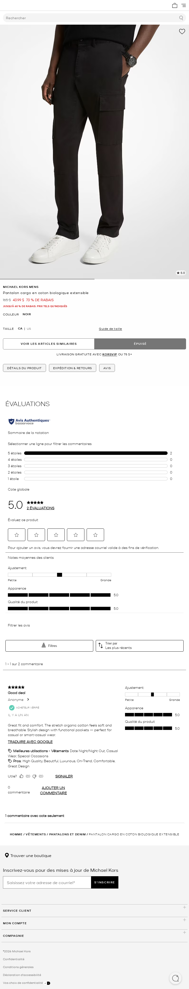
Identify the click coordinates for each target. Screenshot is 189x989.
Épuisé (140, 344)
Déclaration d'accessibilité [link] (22, 975)
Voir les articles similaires (49, 344)
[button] (175, 978)
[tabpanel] (94, 152)
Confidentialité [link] (13, 959)
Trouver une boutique (30, 855)
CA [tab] (20, 328)
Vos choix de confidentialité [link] (23, 983)
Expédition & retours (72, 368)
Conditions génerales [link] (18, 967)
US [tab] (29, 328)
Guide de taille (110, 328)
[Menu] (183, 5)
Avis (107, 368)
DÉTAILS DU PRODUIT (24, 368)
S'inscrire (104, 882)
